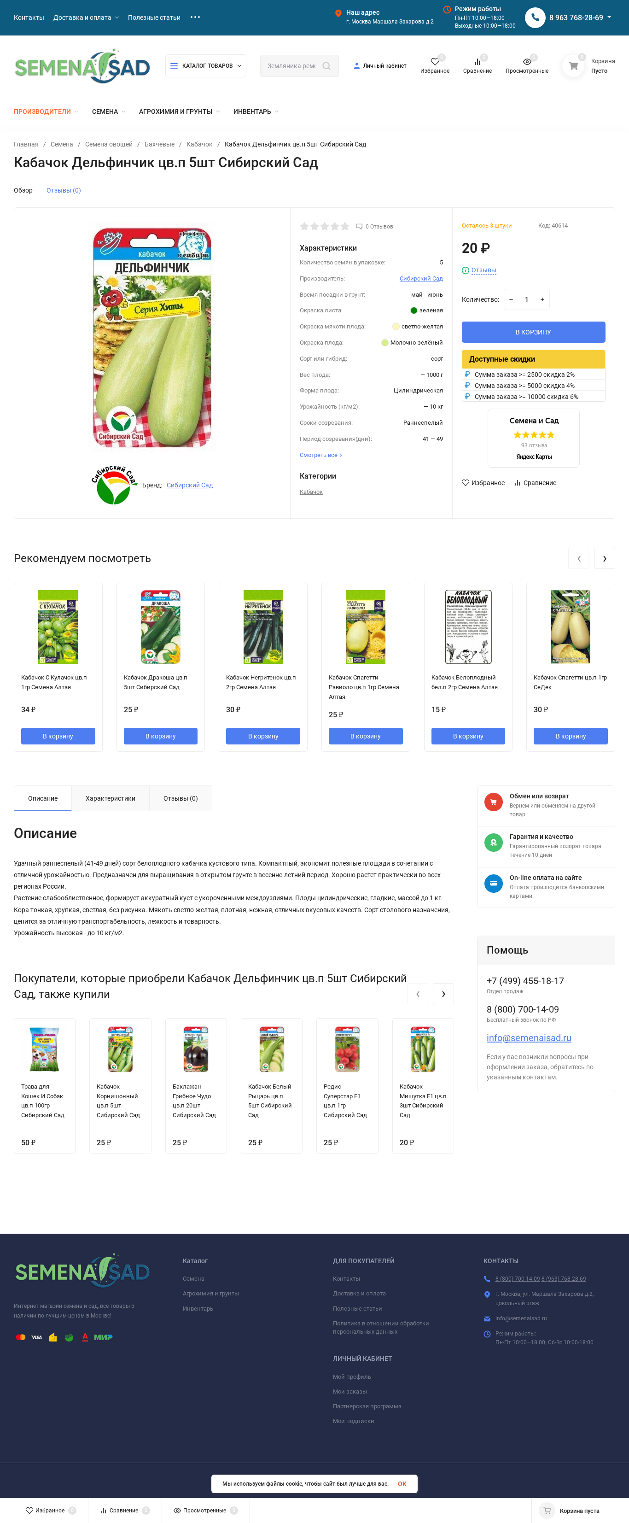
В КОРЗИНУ (533, 332)
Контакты (346, 1278)
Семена (62, 144)
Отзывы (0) (64, 190)
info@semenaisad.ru (529, 1037)
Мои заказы (350, 1391)
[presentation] (578, 558)
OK (402, 1484)
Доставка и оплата (359, 1293)
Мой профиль (352, 1376)
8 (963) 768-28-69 (564, 1279)
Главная (26, 144)
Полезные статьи (357, 1308)
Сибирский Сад (190, 485)
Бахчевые (160, 144)
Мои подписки (353, 1421)
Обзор (23, 190)
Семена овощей (109, 144)
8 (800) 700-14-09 (517, 1279)
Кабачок (199, 144)
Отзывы (484, 270)
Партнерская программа (367, 1406)
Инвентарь (198, 1308)
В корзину (58, 736)
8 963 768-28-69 (576, 17)
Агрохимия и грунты (211, 1293)
